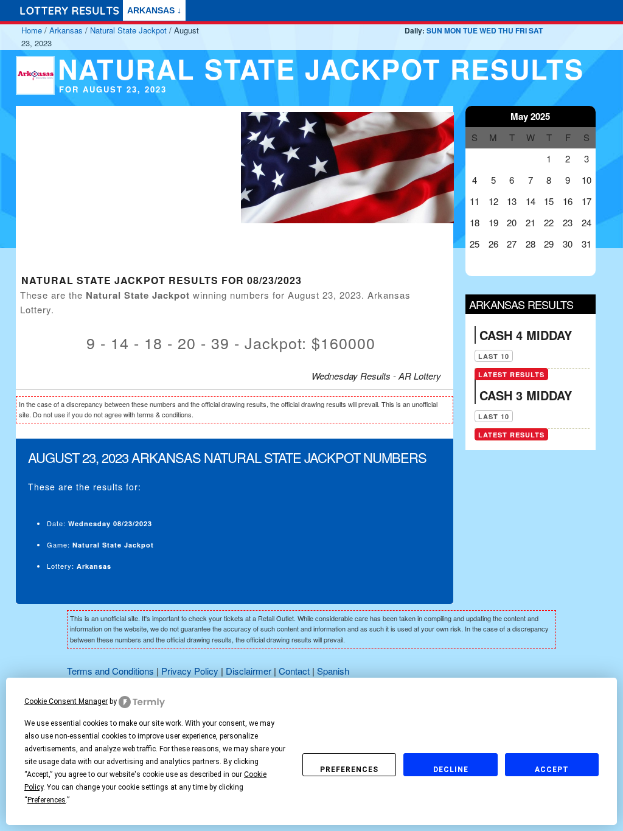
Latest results (511, 374)
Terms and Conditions (110, 670)
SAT (536, 30)
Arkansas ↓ (154, 10)
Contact (294, 670)
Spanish (333, 670)
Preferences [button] (46, 800)
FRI (521, 30)
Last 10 (493, 356)
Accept (552, 769)
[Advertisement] (121, 191)
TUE (470, 30)
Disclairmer (248, 670)
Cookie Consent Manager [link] (66, 701)
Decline (450, 769)
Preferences (349, 769)
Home (31, 30)
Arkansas (66, 30)
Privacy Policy (189, 670)
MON (452, 30)
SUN (434, 30)
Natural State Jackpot (128, 30)
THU (505, 30)
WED (487, 30)
